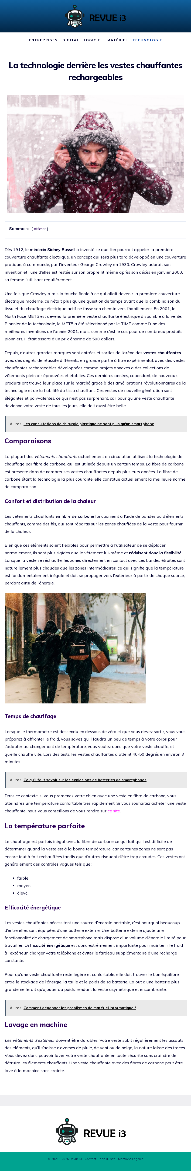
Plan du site (107, 1159)
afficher (40, 229)
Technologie (147, 40)
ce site (114, 811)
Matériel (117, 40)
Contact (90, 1159)
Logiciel (93, 40)
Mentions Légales (130, 1159)
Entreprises (43, 40)
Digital (70, 40)
